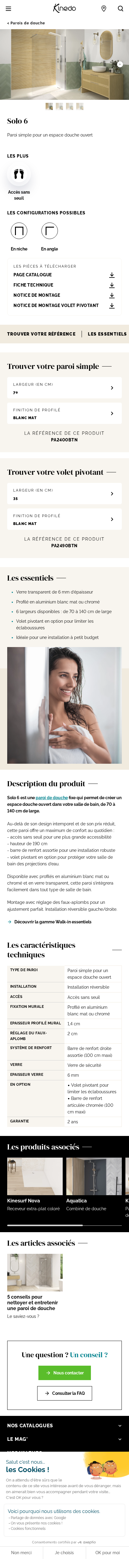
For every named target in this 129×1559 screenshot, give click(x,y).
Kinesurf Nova (23, 1201)
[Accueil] (64, 9)
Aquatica (76, 1201)
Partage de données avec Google (38, 1518)
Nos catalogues (30, 1426)
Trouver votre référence (41, 334)
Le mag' (17, 1439)
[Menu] (8, 8)
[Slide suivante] (120, 64)
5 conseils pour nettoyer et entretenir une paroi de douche (32, 1302)
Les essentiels (107, 334)
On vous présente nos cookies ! (36, 1523)
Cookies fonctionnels (28, 1529)
